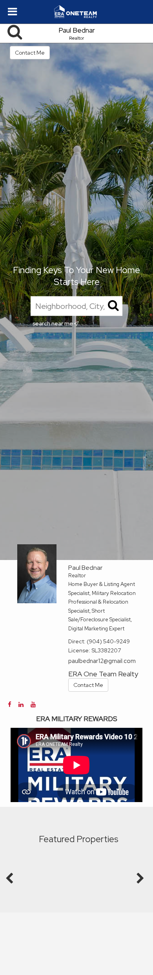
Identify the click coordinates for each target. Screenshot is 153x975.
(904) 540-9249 (108, 641)
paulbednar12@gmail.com (102, 661)
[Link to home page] (76, 12)
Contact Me (30, 52)
